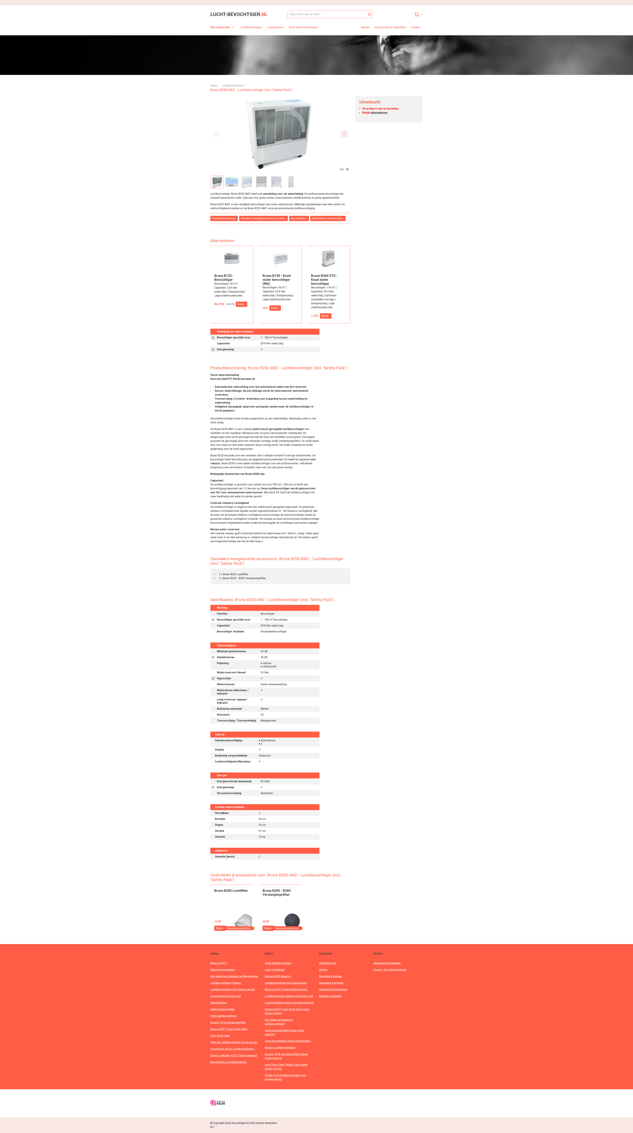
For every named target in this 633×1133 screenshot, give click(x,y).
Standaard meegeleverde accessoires (263, 218)
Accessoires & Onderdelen (390, 27)
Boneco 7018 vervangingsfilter (228, 1022)
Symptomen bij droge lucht (225, 996)
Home (213, 85)
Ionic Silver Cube (220, 1035)
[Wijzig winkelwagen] (418, 14)
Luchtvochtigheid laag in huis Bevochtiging (289, 1002)
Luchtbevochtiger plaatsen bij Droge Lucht (289, 996)
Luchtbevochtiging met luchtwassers (286, 983)
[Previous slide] (216, 134)
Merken (365, 27)
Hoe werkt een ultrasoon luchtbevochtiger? (279, 1021)
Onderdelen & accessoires (327, 218)
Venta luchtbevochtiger (223, 1016)
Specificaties (298, 218)
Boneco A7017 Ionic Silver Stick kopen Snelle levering (287, 1011)
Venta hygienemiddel (222, 1009)
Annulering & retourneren (333, 989)
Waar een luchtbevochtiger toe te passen (233, 1042)
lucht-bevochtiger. (239, 14)
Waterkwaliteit (218, 1002)
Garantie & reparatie (330, 996)
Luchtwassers (275, 27)
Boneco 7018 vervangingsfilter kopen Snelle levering (286, 1056)
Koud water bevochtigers (303, 27)
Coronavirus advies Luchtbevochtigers (232, 1049)
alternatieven (379, 112)
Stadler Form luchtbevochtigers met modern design (285, 1077)
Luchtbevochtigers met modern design (232, 989)
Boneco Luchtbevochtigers (280, 1047)
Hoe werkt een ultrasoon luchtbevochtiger (234, 976)
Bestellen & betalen (330, 976)
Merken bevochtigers (222, 969)
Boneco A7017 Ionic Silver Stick (228, 1029)
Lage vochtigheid (275, 969)
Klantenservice (327, 963)
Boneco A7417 (218, 963)
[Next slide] (344, 134)
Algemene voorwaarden (387, 963)
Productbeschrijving (223, 218)
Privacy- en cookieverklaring (390, 969)
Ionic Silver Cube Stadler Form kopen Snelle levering (286, 1066)
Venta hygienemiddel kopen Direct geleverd (284, 1032)
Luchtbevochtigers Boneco (225, 983)
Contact (415, 27)
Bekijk (240, 304)
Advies (323, 969)
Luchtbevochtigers (251, 27)
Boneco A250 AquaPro (278, 976)
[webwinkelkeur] (217, 1103)
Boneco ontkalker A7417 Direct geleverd (233, 1055)
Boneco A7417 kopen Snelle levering (286, 989)
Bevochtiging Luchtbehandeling (228, 1062)
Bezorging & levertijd (331, 983)
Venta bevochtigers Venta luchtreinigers (288, 1041)
